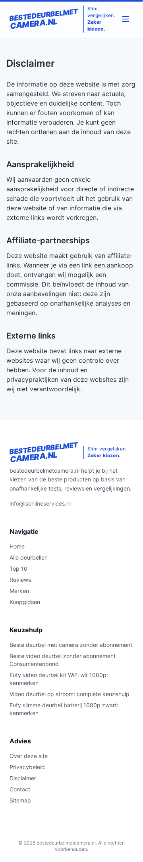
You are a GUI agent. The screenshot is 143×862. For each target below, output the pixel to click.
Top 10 (18, 568)
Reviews (20, 579)
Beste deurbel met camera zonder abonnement (71, 644)
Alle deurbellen (29, 557)
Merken (19, 590)
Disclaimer (23, 778)
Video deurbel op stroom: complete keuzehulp (69, 694)
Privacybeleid (27, 767)
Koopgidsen (25, 601)
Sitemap (20, 800)
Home (17, 546)
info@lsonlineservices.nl (40, 503)
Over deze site (29, 755)
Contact (20, 789)
